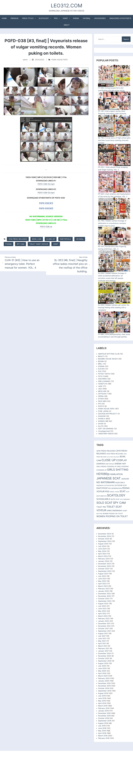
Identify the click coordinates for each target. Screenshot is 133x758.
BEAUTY (101, 356)
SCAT (123, 491)
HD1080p (86, 18)
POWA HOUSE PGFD (59, 60)
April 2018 (102, 733)
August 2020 (103, 663)
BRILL (100, 364)
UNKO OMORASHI (114, 510)
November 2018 (104, 716)
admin (25, 60)
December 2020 (104, 653)
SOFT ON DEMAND (105, 429)
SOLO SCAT (104, 502)
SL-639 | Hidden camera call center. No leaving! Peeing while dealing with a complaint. (113, 307)
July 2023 (102, 576)
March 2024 (103, 556)
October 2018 (103, 718)
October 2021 (103, 628)
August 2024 (103, 544)
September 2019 (104, 691)
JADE (100, 386)
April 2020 (102, 673)
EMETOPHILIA (65, 239)
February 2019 (103, 708)
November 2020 (104, 656)
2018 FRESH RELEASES (18, 239)
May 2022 (102, 611)
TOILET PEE (101, 507)
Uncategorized (104, 431)
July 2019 (102, 696)
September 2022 (104, 601)
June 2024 (102, 549)
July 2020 (102, 666)
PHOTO (101, 406)
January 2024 (103, 561)
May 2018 (102, 731)
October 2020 (103, 658)
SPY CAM (20, 244)
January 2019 (103, 711)
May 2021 (102, 641)
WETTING (99, 513)
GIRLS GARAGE (104, 381)
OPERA (101, 396)
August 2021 (103, 633)
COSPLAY (121, 460)
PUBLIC (112, 491)
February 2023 (104, 589)
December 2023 (104, 564)
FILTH (100, 376)
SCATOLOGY (44, 18)
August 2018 (103, 723)
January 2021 (103, 651)
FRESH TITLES (27, 18)
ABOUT (66, 25)
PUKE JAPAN (103, 411)
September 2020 (104, 661)
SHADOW (102, 416)
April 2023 (102, 584)
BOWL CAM (36, 239)
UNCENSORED (100, 18)
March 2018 (102, 736)
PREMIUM (14, 18)
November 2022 (104, 596)
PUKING (8, 244)
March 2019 (102, 706)
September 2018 (104, 721)
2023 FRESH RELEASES (113, 457)
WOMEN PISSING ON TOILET (113, 513)
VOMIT (65, 18)
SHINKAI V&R (103, 421)
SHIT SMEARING (125, 499)
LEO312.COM (66, 5)
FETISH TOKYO (104, 374)
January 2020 (103, 681)
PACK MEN (102, 401)
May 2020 (102, 671)
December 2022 (104, 594)
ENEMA (76, 18)
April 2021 (102, 643)
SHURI (100, 424)
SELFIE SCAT (115, 499)
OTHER (101, 399)
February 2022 (104, 618)
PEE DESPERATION (115, 488)
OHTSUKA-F (103, 394)
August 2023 (103, 574)
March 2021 (102, 646)
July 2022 (102, 606)
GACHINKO (102, 379)
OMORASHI (99, 485)
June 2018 (102, 728)
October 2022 (103, 599)
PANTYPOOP (102, 488)
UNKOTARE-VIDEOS (106, 434)
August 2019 (103, 693)
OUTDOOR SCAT (121, 485)
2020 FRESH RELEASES (114, 454)
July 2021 (102, 636)
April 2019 (102, 703)
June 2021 (102, 638)
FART (124, 464)
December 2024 (104, 534)
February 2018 (103, 738)
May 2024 (102, 551)
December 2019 (104, 683)
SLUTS (100, 426)
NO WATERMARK (105, 482)
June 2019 (102, 698)
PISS (56, 18)
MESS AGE (102, 391)
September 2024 (104, 541)
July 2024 (102, 546)
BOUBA (101, 361)
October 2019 (103, 688)
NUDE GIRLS (120, 483)
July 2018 (102, 726)
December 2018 (104, 713)
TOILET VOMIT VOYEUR (38, 244)
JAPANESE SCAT (108, 478)
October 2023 (103, 569)
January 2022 (103, 621)
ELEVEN (101, 369)
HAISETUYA (102, 384)
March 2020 (103, 676)
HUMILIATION (116, 474)
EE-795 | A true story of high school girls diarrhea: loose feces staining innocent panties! (114, 140)
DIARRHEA (100, 464)
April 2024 (102, 554)
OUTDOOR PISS (109, 485)
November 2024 (104, 536)
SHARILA (101, 419)
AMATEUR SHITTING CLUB (108, 354)
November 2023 (104, 566)
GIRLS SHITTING (117, 469)
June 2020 (102, 668)
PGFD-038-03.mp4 (46, 184)
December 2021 (104, 623)
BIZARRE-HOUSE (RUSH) (108, 359)
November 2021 (104, 626)
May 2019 (102, 701)
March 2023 (103, 586)
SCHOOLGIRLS (103, 499)
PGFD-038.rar (46, 227)
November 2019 (104, 686)
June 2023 (102, 579)
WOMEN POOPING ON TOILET (112, 516)
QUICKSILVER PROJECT (107, 414)
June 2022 (102, 608)
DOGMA (101, 366)
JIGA (100, 389)
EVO (99, 371)
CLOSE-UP (50, 239)
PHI (99, 404)
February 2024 (104, 559)
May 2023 (102, 581)
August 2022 (103, 603)
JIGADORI (125, 479)
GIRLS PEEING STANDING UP (106, 466)
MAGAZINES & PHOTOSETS (120, 18)
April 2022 (102, 613)
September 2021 (104, 631)
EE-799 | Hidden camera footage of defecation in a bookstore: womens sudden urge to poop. (112, 223)
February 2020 (104, 678)
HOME (4, 18)
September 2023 (104, 571)
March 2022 (103, 616)
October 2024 (103, 539)
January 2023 (103, 591)
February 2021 (103, 648)
